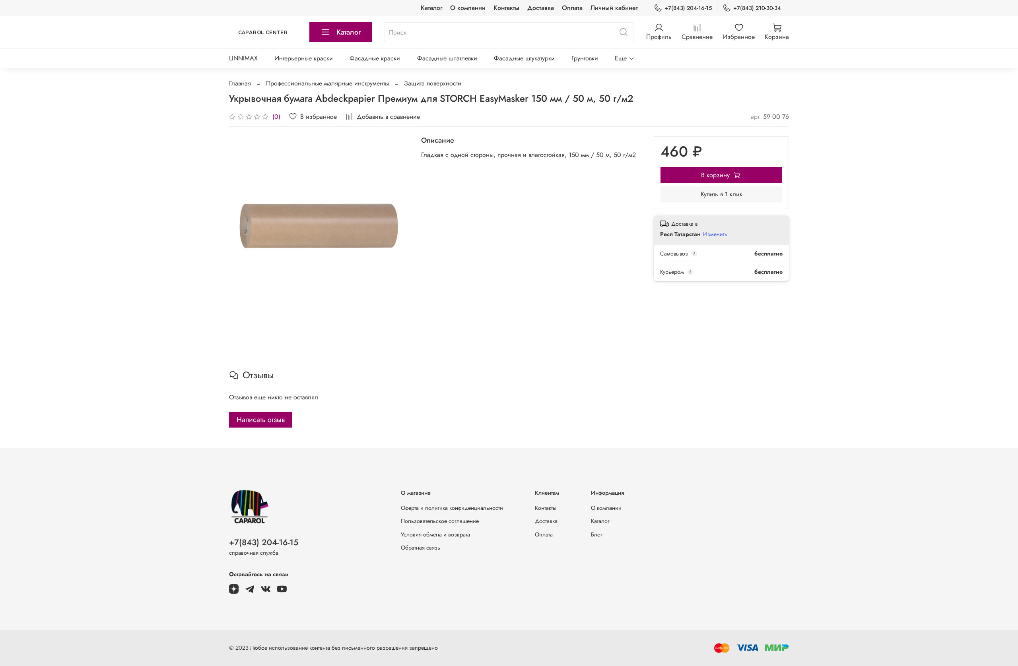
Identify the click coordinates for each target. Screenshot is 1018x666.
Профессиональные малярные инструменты (327, 83)
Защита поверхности (432, 83)
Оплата (572, 7)
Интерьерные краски (303, 58)
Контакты (506, 7)
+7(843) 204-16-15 (688, 8)
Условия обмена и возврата (435, 534)
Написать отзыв (261, 419)
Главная (240, 83)
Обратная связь (420, 548)
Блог (596, 534)
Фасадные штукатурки (524, 58)
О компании (468, 7)
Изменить (715, 234)
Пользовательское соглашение (440, 521)
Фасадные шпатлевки (447, 58)
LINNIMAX (243, 58)
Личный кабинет (614, 7)
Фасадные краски (375, 58)
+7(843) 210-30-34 (757, 8)
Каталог (431, 7)
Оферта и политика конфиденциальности (452, 508)
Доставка (540, 7)
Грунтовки (584, 58)
